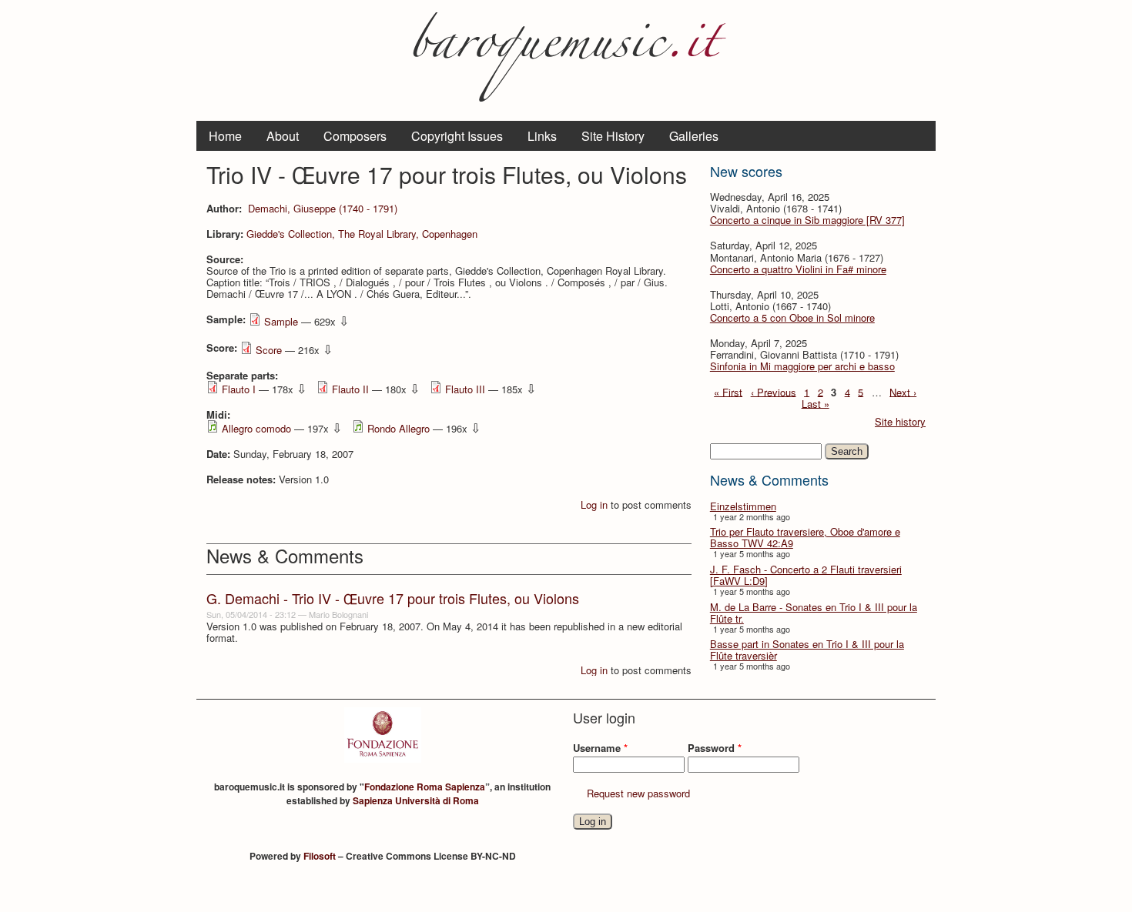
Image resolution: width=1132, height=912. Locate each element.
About (282, 136)
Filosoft (319, 856)
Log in (594, 504)
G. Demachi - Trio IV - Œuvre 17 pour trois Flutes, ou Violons (392, 598)
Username (600, 747)
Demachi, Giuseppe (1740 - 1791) (322, 208)
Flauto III (465, 389)
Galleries (693, 136)
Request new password (638, 793)
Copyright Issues (457, 136)
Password (715, 747)
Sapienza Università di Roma (416, 800)
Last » (815, 403)
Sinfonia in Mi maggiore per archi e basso (802, 366)
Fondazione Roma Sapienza (424, 786)
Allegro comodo (256, 428)
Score (269, 349)
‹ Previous (773, 391)
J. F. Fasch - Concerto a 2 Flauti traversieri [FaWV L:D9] (806, 574)
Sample (281, 321)
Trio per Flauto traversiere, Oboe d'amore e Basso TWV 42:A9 (805, 537)
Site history (900, 421)
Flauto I (239, 389)
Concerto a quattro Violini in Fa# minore (798, 269)
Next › (902, 391)
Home (225, 136)
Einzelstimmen (743, 506)
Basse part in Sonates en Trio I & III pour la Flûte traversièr (807, 649)
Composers (355, 136)
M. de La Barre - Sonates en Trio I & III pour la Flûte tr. (813, 612)
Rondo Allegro (398, 428)
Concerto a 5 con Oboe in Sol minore (792, 317)
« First (728, 391)
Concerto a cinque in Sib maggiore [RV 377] (807, 219)
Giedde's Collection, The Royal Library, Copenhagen (361, 233)
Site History (613, 136)
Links (542, 136)
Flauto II (350, 389)
